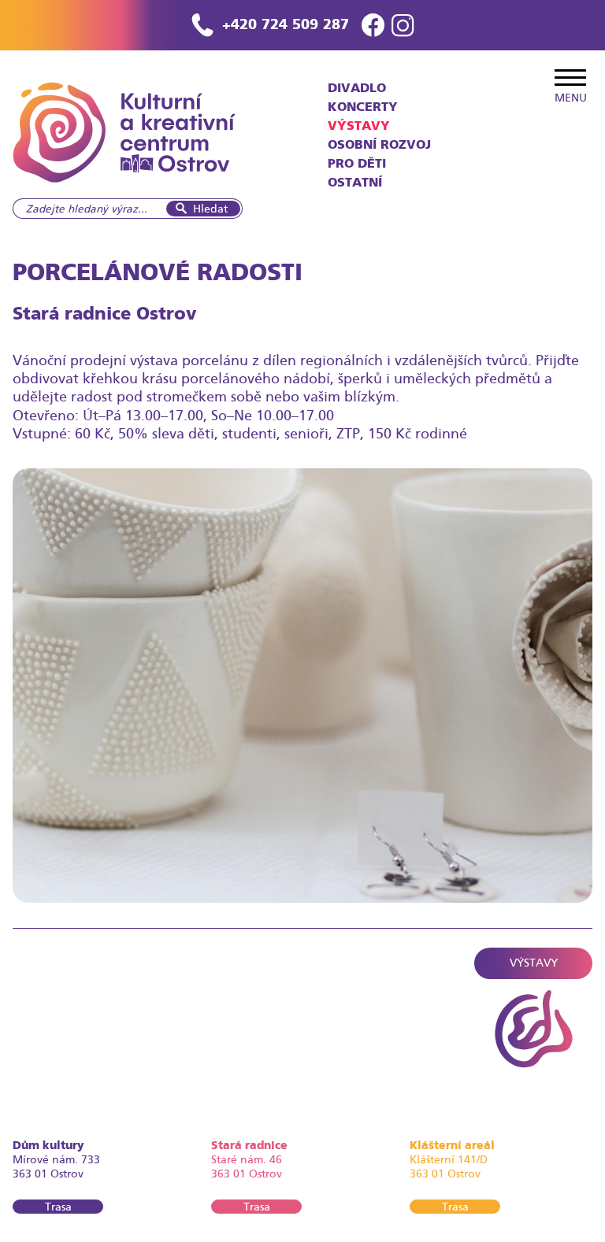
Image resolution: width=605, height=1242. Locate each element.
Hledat (210, 208)
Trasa (58, 1206)
